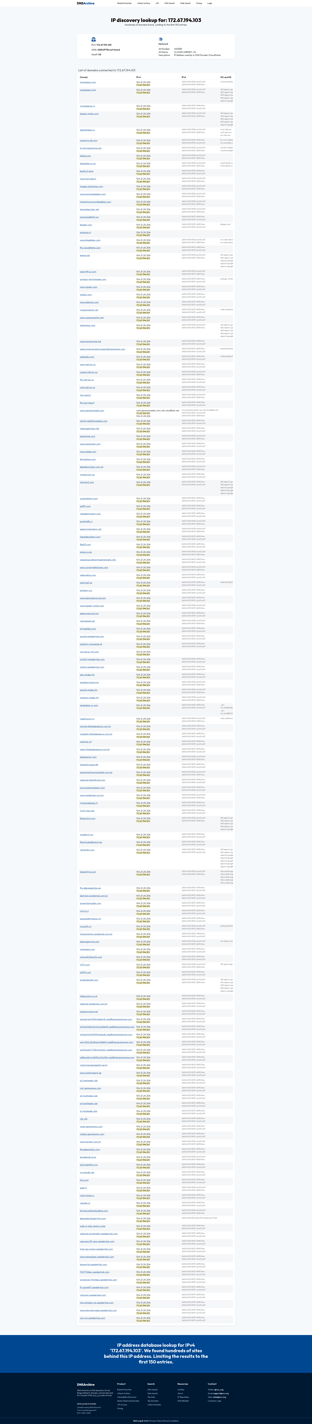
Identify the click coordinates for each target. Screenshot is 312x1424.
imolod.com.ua (87, 474)
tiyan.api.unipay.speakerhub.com (96, 1249)
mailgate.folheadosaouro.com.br (96, 734)
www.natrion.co (88, 364)
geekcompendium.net (90, 529)
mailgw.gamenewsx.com (92, 1134)
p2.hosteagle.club (89, 1080)
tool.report (85, 395)
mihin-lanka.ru (87, 1195)
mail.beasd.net (87, 621)
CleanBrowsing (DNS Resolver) (89, 1407)
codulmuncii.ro (87, 718)
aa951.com (85, 506)
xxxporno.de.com (88, 140)
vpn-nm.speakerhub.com (92, 1318)
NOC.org (96, 1395)
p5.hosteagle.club (89, 1095)
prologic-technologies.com (93, 279)
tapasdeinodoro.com (90, 536)
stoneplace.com (88, 82)
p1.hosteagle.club (88, 1111)
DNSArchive (86, 1385)
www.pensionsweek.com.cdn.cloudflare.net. (158, 410)
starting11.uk (86, 582)
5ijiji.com (84, 1180)
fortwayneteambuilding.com (94, 1210)
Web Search (185, 3)
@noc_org (218, 1389)
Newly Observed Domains (128, 1401)
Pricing (199, 3)
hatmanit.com (87, 482)
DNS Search (170, 3)
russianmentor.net (89, 310)
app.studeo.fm (87, 674)
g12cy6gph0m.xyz (89, 1164)
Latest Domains (154, 1404)
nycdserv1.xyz (86, 834)
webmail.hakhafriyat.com (92, 780)
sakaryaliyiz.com (88, 575)
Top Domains (152, 1401)
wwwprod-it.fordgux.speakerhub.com (98, 1279)
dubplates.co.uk (88, 163)
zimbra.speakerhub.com (92, 667)
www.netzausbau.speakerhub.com (97, 1256)
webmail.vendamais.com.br (93, 1003)
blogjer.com (86, 224)
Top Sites (151, 1397)
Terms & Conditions (171, 1421)
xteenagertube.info (89, 428)
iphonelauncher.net (89, 209)
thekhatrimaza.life (89, 764)
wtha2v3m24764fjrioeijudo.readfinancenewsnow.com (106, 1034)
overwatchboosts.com (91, 957)
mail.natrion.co (87, 387)
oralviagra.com (87, 949)
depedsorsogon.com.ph (91, 466)
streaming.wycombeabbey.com (95, 201)
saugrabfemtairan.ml (90, 918)
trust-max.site (87, 810)
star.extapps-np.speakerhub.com (96, 1302)
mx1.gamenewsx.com (90, 1088)
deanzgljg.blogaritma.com (93, 1218)
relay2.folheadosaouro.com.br (95, 749)
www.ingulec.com (88, 287)
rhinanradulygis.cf (89, 803)
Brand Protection (124, 3)
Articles (181, 1389)
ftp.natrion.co (87, 379)
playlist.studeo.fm (89, 690)
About (180, 1393)
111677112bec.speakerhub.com (94, 1272)
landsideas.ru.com (89, 705)
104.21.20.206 (143, 82)
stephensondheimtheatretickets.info (98, 559)
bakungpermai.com (89, 941)
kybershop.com (87, 325)
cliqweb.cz (85, 1203)
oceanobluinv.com (89, 498)
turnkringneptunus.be (90, 148)
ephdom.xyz (86, 590)
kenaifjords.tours (88, 1157)
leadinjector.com (88, 757)
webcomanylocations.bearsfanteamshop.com (102, 349)
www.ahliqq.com (88, 451)
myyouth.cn (85, 926)
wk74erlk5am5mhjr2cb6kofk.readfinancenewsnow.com (107, 1026)
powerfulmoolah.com (90, 903)
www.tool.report (88, 178)
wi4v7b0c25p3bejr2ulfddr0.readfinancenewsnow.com (106, 1042)
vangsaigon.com (88, 89)
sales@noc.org (219, 1397)
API (157, 3)
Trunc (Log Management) (86, 1410)
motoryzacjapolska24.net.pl (93, 1065)
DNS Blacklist (183, 1401)
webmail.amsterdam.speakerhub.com (99, 1233)
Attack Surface (143, 3)
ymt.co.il (84, 911)
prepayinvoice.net (89, 1011)
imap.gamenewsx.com (91, 1126)
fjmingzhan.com (88, 459)
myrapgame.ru (87, 106)
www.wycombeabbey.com (93, 194)
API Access (122, 1404)
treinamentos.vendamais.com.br (96, 934)
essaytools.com (87, 436)
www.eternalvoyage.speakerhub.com (98, 1310)
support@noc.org (221, 1393)
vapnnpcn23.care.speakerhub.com (97, 1241)
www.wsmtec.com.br (90, 1141)
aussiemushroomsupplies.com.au (96, 772)
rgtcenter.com (87, 849)
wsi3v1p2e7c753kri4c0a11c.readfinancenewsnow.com (106, 1049)
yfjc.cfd (83, 1118)
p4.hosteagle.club (89, 1103)
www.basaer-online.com (92, 605)
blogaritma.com (88, 871)
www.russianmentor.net (92, 317)
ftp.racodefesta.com (90, 247)
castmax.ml (86, 741)
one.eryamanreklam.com (92, 787)
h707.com (85, 964)
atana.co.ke (86, 552)
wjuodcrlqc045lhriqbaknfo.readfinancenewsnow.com (106, 1019)
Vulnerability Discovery (126, 1397)
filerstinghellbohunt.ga (91, 842)
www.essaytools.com (90, 444)
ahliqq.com (85, 155)
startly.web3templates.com (93, 421)
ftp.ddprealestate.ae (90, 888)
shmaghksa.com (88, 628)
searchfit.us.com (88, 271)
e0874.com (85, 972)
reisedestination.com (90, 513)
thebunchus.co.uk (88, 996)
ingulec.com (86, 294)
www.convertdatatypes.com (94, 567)
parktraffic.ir (86, 521)
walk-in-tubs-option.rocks (92, 1226)
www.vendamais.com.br (92, 795)
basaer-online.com (89, 113)
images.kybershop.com (91, 186)
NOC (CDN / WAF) (84, 1413)
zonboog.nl (85, 232)
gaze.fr (83, 1187)
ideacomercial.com (89, 613)
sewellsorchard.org (89, 682)
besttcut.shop (86, 171)
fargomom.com (87, 818)
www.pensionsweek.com (92, 410)
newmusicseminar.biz (90, 341)
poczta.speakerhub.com (92, 636)
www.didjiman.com (89, 302)
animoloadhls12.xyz (89, 217)
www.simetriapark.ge (90, 1072)
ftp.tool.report (87, 402)
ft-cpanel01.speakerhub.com (94, 1287)
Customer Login (214, 1401)
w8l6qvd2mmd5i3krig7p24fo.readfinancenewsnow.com (107, 1057)
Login (209, 3)
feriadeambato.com (90, 1149)
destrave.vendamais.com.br (94, 895)
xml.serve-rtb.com (89, 651)
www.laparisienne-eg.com (93, 598)
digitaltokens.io (87, 130)
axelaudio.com (87, 356)
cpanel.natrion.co (89, 372)
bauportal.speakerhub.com (93, 1264)
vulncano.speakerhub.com (93, 1295)
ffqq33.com (85, 544)
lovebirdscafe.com (89, 980)
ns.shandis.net (87, 1172)
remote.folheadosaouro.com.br (95, 726)
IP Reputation (183, 1397)
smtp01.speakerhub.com (92, 659)
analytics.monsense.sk (91, 644)
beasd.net (85, 255)
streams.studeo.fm (89, 697)
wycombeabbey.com (90, 240)
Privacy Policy (155, 1421)
